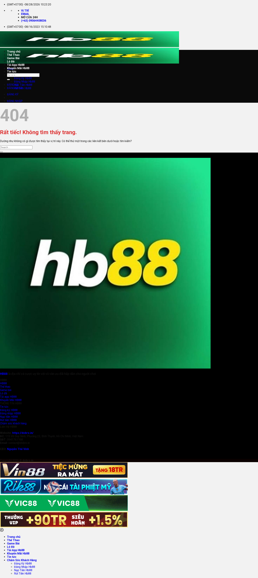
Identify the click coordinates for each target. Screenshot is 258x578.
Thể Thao (13, 55)
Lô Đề (11, 61)
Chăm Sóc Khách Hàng (22, 75)
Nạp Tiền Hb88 (23, 85)
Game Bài (13, 58)
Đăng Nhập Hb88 (24, 81)
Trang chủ (13, 51)
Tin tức (11, 71)
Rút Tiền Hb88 (22, 88)
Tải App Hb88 (15, 65)
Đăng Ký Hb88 (23, 78)
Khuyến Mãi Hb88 (18, 68)
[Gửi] (8, 79)
